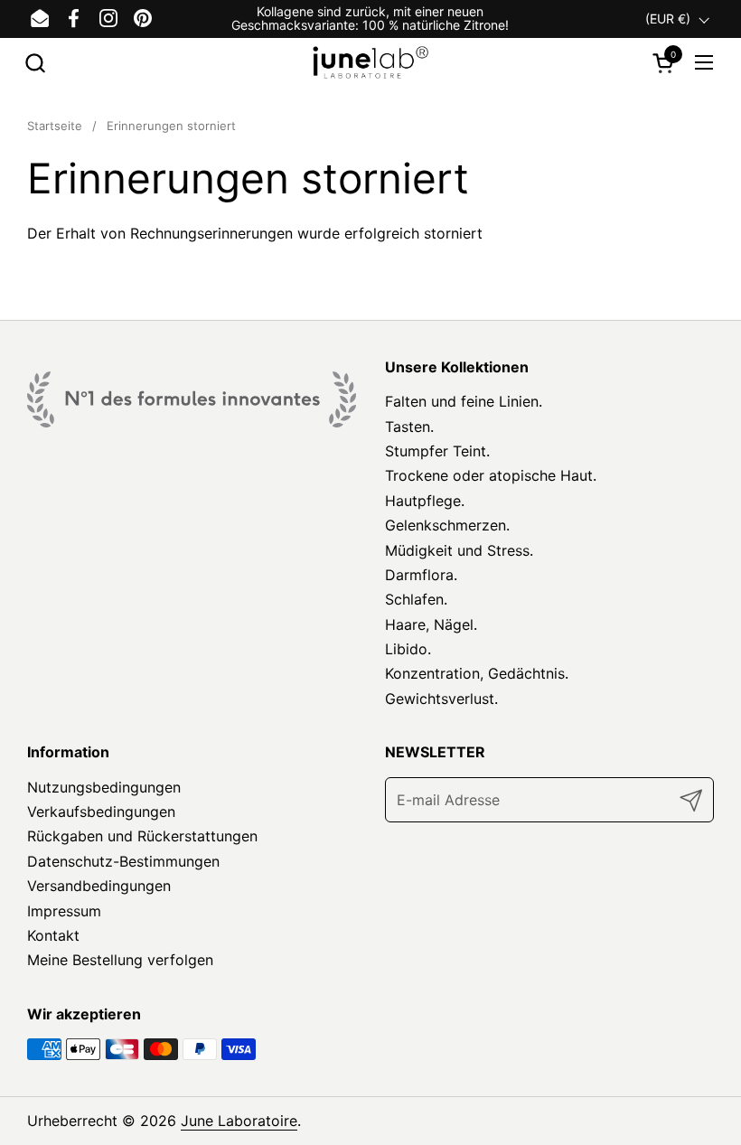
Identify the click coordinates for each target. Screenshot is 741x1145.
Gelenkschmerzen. (447, 525)
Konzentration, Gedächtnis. (476, 673)
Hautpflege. (424, 501)
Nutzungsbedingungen (104, 787)
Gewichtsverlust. (441, 699)
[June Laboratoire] (371, 63)
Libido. (408, 649)
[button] (34, 63)
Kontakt (53, 935)
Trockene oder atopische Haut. (490, 475)
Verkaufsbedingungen (101, 811)
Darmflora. (421, 575)
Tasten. (409, 427)
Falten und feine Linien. (463, 401)
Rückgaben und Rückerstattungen (142, 836)
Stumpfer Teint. (437, 451)
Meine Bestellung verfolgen (120, 960)
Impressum (64, 911)
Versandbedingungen (99, 886)
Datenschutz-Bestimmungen (123, 861)
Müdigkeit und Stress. (459, 550)
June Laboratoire (239, 1121)
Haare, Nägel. (431, 624)
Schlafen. (416, 599)
